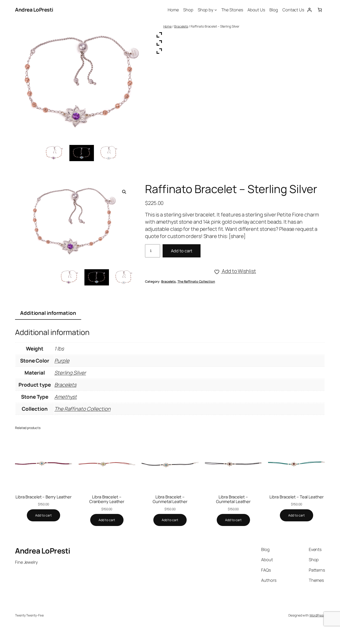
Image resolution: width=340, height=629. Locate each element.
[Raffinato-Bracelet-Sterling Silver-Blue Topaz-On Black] (96, 277)
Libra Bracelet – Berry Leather (43, 496)
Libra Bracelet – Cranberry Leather (106, 499)
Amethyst (65, 396)
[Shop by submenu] (215, 10)
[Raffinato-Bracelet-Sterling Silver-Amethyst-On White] (69, 277)
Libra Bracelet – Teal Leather (296, 496)
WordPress (317, 615)
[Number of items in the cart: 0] (320, 10)
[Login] (309, 10)
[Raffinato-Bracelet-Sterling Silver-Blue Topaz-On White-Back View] (123, 277)
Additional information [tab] (48, 313)
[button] (124, 192)
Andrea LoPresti (34, 9)
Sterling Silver (70, 372)
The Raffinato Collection (196, 281)
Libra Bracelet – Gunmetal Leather (170, 499)
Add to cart (181, 250)
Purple (61, 360)
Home (167, 26)
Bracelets (181, 26)
